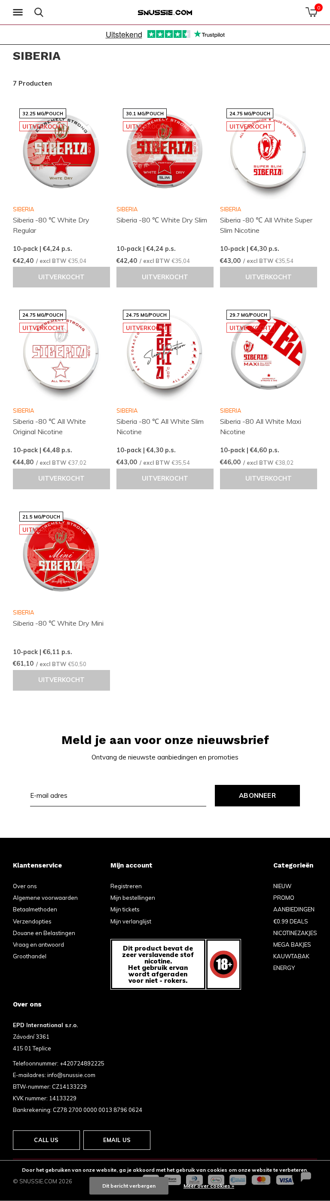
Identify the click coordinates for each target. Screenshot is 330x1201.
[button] (19, 12)
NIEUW (282, 886)
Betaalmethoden (35, 909)
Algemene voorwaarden (45, 897)
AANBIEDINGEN (294, 909)
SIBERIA (23, 209)
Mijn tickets (125, 909)
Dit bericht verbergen (129, 1185)
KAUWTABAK (291, 956)
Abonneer (257, 795)
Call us (46, 1139)
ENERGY (284, 967)
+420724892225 (82, 1063)
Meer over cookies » (208, 1185)
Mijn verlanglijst (130, 921)
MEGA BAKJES (292, 944)
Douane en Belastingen (44, 932)
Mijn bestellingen (132, 897)
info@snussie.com (71, 1074)
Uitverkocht (61, 277)
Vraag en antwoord (38, 944)
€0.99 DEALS (290, 921)
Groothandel (29, 956)
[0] (311, 12)
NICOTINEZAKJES (295, 932)
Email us (117, 1139)
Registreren (126, 886)
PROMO (283, 897)
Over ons (25, 886)
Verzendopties (32, 921)
